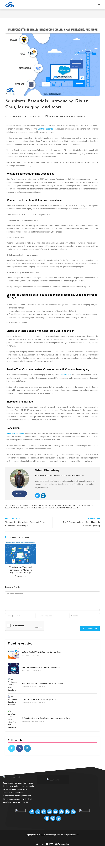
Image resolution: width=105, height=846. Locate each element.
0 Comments (79, 116)
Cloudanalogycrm (16, 116)
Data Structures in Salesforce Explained (39, 699)
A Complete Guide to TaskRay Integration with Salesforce (46, 718)
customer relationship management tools (55, 505)
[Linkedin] (43, 495)
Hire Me (19, 493)
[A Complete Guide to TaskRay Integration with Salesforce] (13, 719)
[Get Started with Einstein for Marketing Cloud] (13, 668)
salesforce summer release (67, 508)
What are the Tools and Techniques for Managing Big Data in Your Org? (20, 570)
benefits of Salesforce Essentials (23, 505)
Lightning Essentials (46, 129)
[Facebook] (19, 748)
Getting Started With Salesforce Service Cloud (41, 652)
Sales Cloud (78, 505)
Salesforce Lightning (23, 508)
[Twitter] (37, 495)
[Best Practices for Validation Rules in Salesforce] (13, 685)
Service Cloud (65, 375)
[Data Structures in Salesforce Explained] (13, 700)
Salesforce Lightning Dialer (43, 508)
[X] (11, 748)
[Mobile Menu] (99, 4)
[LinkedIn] (27, 748)
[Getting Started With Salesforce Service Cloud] (13, 653)
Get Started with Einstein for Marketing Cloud (41, 667)
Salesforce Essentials (58, 116)
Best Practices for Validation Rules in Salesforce (42, 683)
